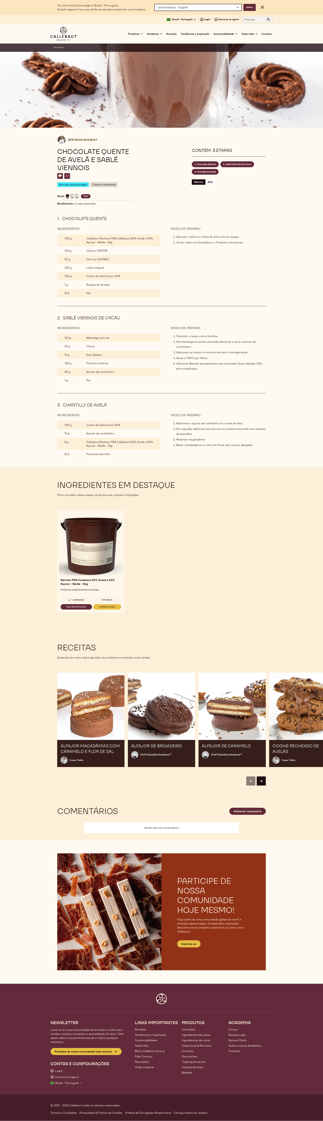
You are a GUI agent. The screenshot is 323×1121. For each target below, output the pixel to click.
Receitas (171, 33)
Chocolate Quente (206, 164)
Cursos (233, 1029)
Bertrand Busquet (82, 139)
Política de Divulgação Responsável (148, 1112)
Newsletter (142, 1061)
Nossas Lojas (237, 1035)
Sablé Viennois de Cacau (238, 164)
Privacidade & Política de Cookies (100, 1112)
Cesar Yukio (76, 760)
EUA (210, 182)
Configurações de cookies (190, 1112)
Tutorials (234, 1051)
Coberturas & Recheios (197, 1045)
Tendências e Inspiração (195, 33)
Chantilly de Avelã (206, 171)
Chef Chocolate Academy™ (155, 754)
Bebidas (187, 1072)
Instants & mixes (192, 1067)
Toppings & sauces (194, 1061)
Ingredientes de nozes (196, 1040)
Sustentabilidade (146, 1040)
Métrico (198, 182)
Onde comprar (144, 1067)
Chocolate (188, 1029)
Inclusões (188, 1051)
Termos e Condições (63, 1112)
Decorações (189, 1056)
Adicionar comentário (248, 811)
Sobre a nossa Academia (244, 1045)
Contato (267, 33)
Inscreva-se (188, 944)
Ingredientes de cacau (196, 1035)
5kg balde (107, 600)
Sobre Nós (142, 1045)
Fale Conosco (144, 1056)
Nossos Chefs (237, 1040)
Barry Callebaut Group (150, 1051)
